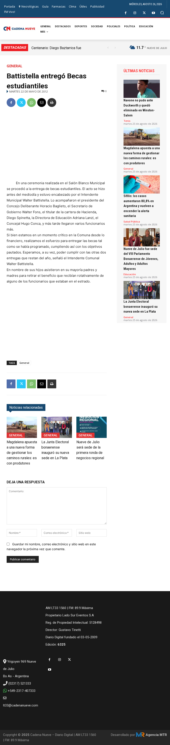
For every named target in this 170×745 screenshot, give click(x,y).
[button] (162, 12)
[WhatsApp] (31, 102)
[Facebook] (125, 13)
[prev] (108, 47)
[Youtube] (153, 13)
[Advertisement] (57, 145)
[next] (115, 47)
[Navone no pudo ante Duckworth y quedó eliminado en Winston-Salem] (142, 89)
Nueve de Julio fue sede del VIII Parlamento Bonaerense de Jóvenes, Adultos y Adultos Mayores (141, 259)
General (14, 66)
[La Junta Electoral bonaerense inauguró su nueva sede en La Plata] (56, 427)
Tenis (127, 121)
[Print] (51, 102)
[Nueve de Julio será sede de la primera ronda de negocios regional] (91, 427)
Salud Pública (132, 221)
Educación (130, 274)
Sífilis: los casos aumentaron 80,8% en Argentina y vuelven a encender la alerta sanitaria (139, 206)
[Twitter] (144, 13)
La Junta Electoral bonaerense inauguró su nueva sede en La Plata (141, 306)
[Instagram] (135, 13)
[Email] (41, 102)
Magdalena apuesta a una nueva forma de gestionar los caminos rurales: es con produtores (22, 452)
